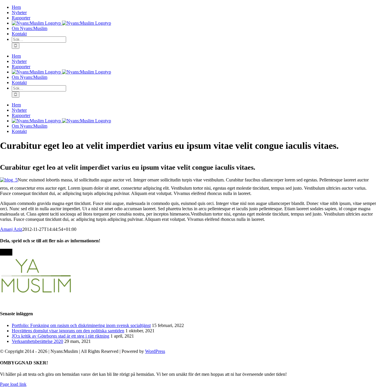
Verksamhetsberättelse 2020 (37, 341)
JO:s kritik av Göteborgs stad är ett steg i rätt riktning (60, 335)
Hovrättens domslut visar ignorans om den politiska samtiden (68, 330)
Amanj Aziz (11, 229)
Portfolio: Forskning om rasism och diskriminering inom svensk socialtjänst (81, 325)
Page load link (13, 384)
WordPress (155, 351)
